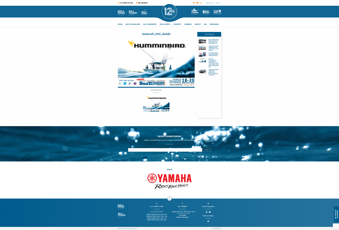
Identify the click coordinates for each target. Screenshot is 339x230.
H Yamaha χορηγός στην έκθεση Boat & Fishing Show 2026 (213, 54)
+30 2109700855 (182, 215)
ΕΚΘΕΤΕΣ (197, 24)
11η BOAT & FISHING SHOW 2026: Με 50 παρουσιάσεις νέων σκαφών (213, 48)
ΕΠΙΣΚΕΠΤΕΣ (177, 24)
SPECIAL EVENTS (165, 24)
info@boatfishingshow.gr (182, 217)
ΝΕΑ (205, 24)
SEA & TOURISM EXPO (150, 24)
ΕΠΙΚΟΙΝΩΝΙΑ (214, 24)
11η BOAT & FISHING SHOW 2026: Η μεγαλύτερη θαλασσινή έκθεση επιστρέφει (213, 72)
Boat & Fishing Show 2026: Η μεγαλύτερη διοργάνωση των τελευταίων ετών (213, 41)
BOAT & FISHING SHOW (133, 24)
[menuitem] (121, 24)
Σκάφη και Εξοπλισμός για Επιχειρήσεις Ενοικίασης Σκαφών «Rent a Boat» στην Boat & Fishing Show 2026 (214, 62)
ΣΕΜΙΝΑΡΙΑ (188, 24)
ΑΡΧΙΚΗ (120, 24)
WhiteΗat (219, 228)
